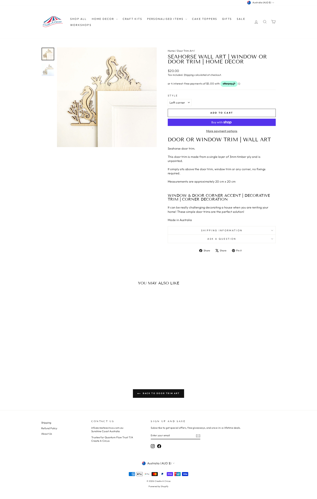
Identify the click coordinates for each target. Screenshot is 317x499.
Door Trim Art (185, 50)
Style (173, 95)
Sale (241, 18)
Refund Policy (49, 428)
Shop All (78, 18)
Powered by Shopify (158, 486)
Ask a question (221, 238)
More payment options (221, 131)
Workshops (80, 25)
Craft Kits (132, 18)
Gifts (227, 18)
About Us (46, 433)
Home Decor (103, 18)
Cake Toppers (204, 18)
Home (171, 50)
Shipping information (221, 230)
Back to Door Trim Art (161, 393)
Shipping (189, 74)
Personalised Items (166, 18)
